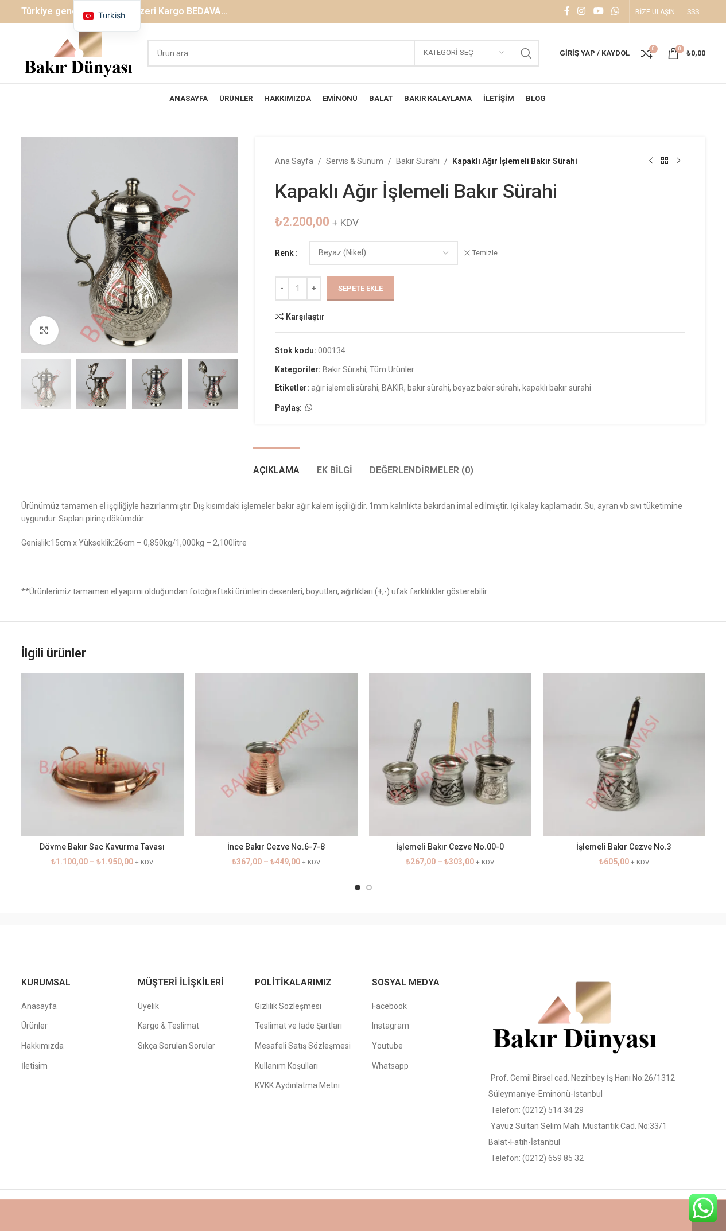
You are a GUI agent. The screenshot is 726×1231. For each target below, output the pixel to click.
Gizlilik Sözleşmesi (288, 1006)
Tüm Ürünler (392, 369)
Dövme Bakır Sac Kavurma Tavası (102, 846)
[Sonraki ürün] (678, 161)
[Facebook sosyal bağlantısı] (567, 11)
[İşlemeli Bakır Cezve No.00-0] (450, 754)
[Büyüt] (44, 330)
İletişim (34, 1065)
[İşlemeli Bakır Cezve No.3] (624, 754)
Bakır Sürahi (418, 161)
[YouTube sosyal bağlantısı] (598, 11)
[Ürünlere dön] (664, 161)
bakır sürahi (428, 387)
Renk (284, 253)
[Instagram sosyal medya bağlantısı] (581, 11)
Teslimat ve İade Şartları (298, 1025)
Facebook (389, 1006)
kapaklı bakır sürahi (556, 387)
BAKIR (393, 387)
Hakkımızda (42, 1045)
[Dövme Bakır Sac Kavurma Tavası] (102, 754)
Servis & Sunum (354, 161)
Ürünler (34, 1025)
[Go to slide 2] (369, 887)
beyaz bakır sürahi (486, 387)
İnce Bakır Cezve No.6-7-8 (276, 846)
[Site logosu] (79, 52)
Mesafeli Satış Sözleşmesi (303, 1045)
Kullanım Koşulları (286, 1065)
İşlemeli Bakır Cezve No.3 (623, 846)
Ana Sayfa (294, 161)
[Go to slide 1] (357, 887)
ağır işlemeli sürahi (344, 387)
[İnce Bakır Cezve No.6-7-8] (276, 754)
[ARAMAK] (526, 53)
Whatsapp (390, 1065)
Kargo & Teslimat (168, 1025)
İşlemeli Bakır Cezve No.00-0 (450, 846)
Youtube (387, 1045)
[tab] (276, 464)
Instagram (390, 1025)
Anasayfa (39, 1006)
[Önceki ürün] (651, 161)
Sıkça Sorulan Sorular (176, 1045)
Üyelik (148, 1006)
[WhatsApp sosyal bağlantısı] (615, 11)
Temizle (485, 253)
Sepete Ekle (360, 288)
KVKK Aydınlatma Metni (297, 1085)
